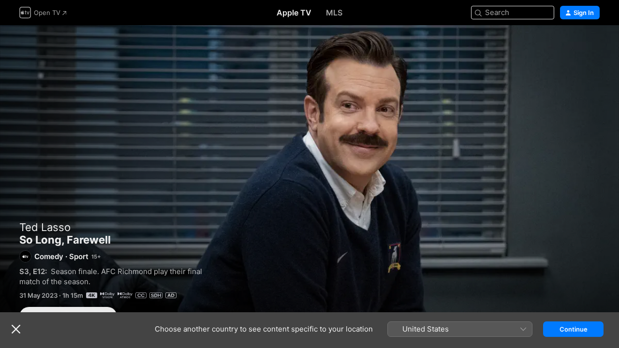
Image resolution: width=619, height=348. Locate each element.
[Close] (16, 329)
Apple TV (294, 12)
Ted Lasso (45, 227)
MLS (334, 12)
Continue (574, 329)
